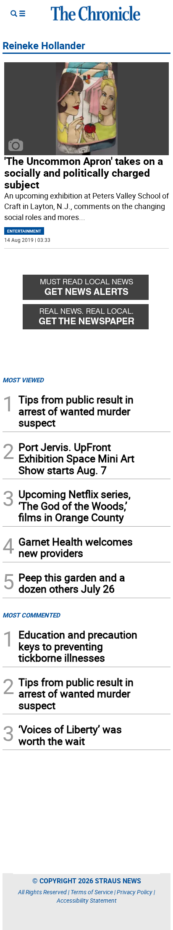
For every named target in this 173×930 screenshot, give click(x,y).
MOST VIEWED (23, 380)
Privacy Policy (134, 892)
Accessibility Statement (87, 900)
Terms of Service (92, 892)
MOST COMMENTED (31, 615)
